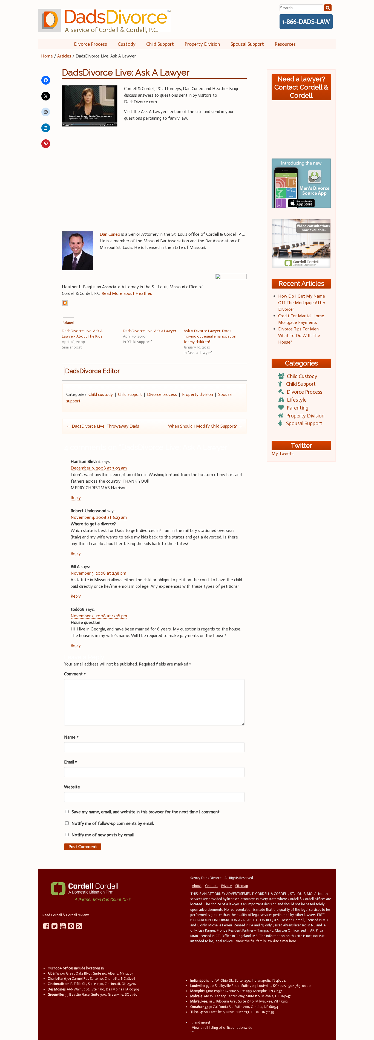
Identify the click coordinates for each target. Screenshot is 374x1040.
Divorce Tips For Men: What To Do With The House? (299, 335)
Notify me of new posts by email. (102, 834)
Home (47, 56)
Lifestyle (297, 400)
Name (71, 737)
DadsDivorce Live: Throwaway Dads (102, 426)
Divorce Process (90, 44)
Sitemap (241, 886)
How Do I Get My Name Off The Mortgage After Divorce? (301, 302)
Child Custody (302, 376)
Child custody (100, 394)
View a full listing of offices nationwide (222, 1027)
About (197, 886)
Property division (197, 394)
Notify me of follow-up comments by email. (112, 823)
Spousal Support (247, 44)
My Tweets (283, 453)
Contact (211, 886)
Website (72, 787)
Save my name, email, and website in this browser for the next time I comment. (145, 811)
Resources (285, 44)
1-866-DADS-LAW (306, 21)
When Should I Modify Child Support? (205, 426)
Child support (130, 394)
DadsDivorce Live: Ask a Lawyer (149, 331)
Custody (127, 44)
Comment (75, 673)
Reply (76, 497)
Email (70, 762)
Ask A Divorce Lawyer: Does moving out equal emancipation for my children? (210, 336)
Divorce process (162, 394)
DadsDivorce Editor (92, 370)
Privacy (226, 886)
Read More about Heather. (127, 293)
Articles (64, 56)
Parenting (297, 408)
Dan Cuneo (110, 234)
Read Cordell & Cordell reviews (65, 915)
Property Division (202, 44)
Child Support (160, 44)
